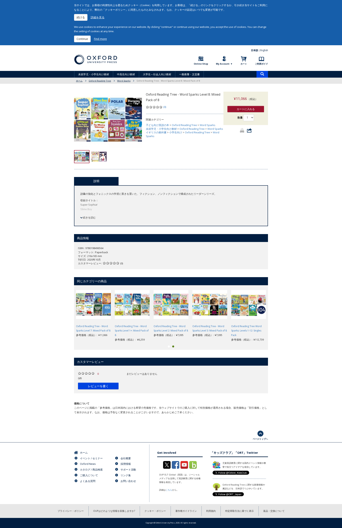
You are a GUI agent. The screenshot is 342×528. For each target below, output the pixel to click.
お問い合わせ (128, 481)
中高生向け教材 (126, 74)
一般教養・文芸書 (189, 74)
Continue (82, 39)
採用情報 (126, 464)
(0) (164, 107)
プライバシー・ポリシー (71, 511)
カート (243, 63)
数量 (240, 117)
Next (274, 314)
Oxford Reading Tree (100, 80)
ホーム (79, 80)
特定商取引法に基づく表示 (239, 511)
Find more (100, 39)
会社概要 (126, 458)
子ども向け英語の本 (157, 125)
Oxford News (88, 464)
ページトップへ (260, 438)
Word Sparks (123, 80)
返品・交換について (274, 511)
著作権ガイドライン (186, 511)
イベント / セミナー (91, 458)
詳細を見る (97, 17)
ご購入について (89, 475)
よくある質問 (87, 481)
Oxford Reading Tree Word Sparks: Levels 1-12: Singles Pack (246, 331)
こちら (169, 489)
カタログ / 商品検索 (91, 469)
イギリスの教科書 (156, 132)
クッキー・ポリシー (155, 511)
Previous (68, 314)
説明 (96, 181)
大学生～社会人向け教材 (157, 74)
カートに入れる (246, 109)
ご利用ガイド (261, 63)
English (264, 50)
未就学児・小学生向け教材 (93, 74)
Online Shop (201, 63)
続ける (81, 17)
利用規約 (211, 511)
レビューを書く (98, 386)
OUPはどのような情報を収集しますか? (114, 511)
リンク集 (126, 475)
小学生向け (175, 132)
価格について (81, 403)
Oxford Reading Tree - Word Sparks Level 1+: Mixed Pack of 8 (132, 331)
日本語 (254, 50)
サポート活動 (128, 469)
